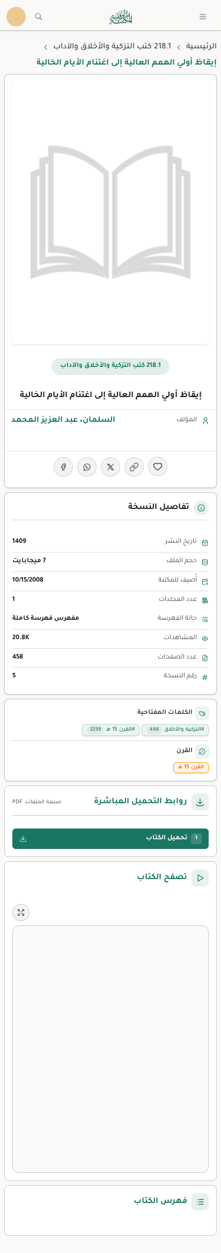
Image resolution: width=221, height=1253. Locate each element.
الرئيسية (201, 47)
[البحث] (38, 17)
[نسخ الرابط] (134, 467)
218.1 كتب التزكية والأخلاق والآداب (112, 47)
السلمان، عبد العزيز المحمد (63, 420)
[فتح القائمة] (203, 17)
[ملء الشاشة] (21, 912)
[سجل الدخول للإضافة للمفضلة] (157, 466)
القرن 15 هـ (191, 767)
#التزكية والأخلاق (177, 730)
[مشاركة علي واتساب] (87, 467)
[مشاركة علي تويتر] (110, 467)
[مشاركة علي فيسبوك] (63, 467)
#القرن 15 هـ (112, 730)
